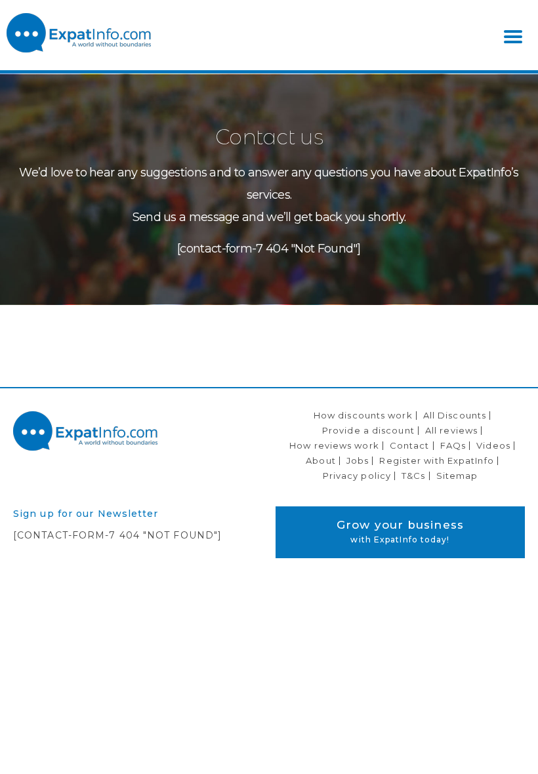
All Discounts (454, 415)
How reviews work (334, 445)
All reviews (451, 430)
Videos (493, 445)
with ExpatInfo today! (400, 531)
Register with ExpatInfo (436, 460)
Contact (410, 445)
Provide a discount (368, 430)
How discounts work (363, 415)
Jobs (357, 460)
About (321, 460)
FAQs (453, 445)
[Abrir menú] (513, 37)
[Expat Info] (79, 49)
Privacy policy (357, 475)
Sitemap (457, 475)
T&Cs (413, 475)
